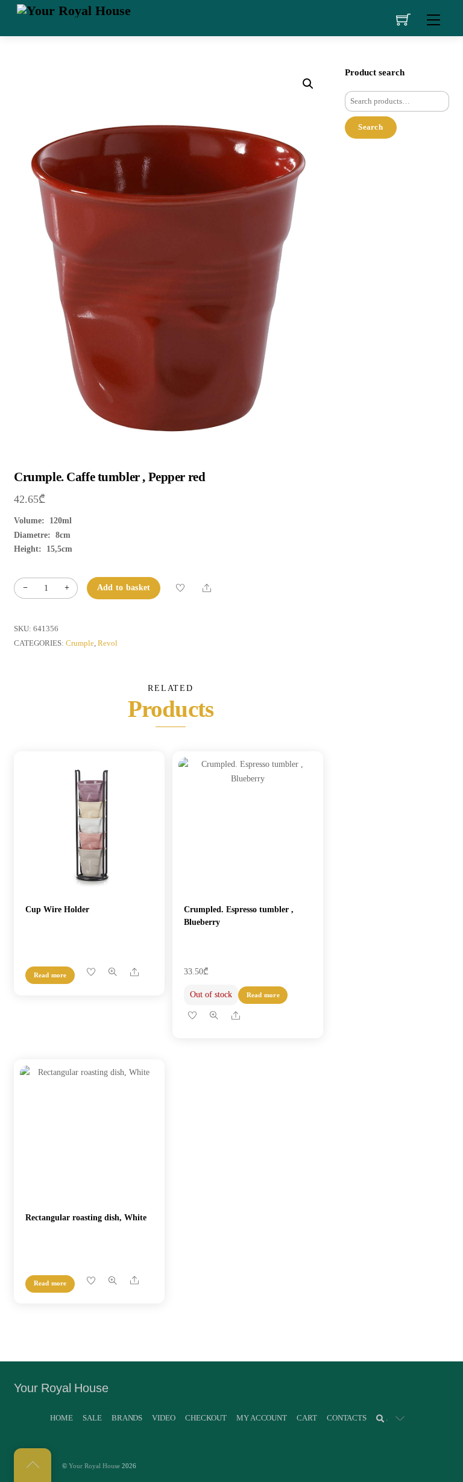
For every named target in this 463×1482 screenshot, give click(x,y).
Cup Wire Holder (57, 909)
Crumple (80, 643)
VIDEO (163, 1417)
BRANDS (127, 1417)
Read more (50, 975)
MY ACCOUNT (261, 1417)
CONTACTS (347, 1417)
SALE (92, 1417)
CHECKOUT (206, 1417)
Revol (108, 643)
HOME (61, 1417)
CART (307, 1417)
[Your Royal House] (74, 9)
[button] (308, 84)
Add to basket (124, 587)
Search (370, 126)
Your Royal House (94, 1465)
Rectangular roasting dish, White (85, 1217)
